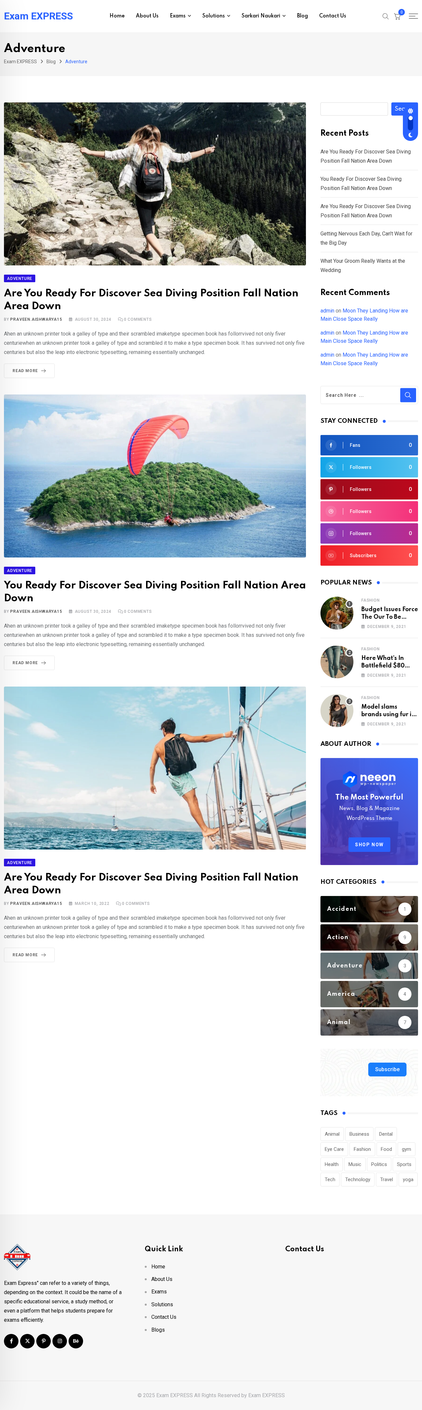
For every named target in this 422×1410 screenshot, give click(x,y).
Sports (404, 1164)
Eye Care (334, 1149)
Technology (357, 1179)
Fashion (370, 600)
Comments (138, 319)
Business (359, 1134)
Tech (330, 1179)
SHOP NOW (369, 844)
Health (332, 1164)
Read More (25, 370)
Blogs (158, 1330)
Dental (386, 1134)
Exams (178, 16)
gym (406, 1149)
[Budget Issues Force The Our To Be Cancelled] (336, 613)
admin (327, 311)
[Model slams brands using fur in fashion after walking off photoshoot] (336, 710)
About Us (147, 16)
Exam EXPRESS (38, 16)
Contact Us (332, 16)
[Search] (385, 16)
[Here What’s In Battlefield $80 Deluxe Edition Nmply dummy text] (336, 661)
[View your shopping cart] (397, 16)
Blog (302, 16)
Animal (332, 1134)
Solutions (213, 16)
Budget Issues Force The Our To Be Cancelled (389, 617)
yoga (408, 1179)
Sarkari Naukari (261, 16)
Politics (379, 1164)
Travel (386, 1179)
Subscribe (387, 1069)
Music (354, 1164)
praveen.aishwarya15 (36, 319)
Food (386, 1149)
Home (117, 16)
